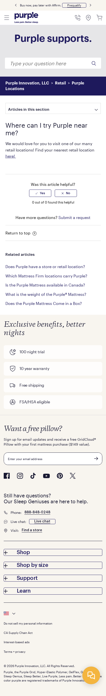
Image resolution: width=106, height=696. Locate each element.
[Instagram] (20, 476)
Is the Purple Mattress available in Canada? (45, 285)
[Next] (90, 5)
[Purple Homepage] (26, 17)
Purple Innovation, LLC (27, 83)
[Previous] (16, 5)
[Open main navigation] (7, 18)
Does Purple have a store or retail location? (45, 266)
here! (10, 156)
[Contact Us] (78, 18)
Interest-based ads (17, 642)
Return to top (18, 233)
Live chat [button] (42, 521)
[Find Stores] (88, 18)
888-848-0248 (37, 512)
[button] (74, 5)
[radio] (40, 193)
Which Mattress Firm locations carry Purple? (46, 275)
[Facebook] (7, 476)
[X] (73, 476)
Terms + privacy (14, 651)
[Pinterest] (60, 476)
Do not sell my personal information (28, 623)
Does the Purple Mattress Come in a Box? (43, 303)
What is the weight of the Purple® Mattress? (45, 294)
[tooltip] (53, 613)
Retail (60, 83)
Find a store (32, 530)
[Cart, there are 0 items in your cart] (99, 18)
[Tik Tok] (33, 476)
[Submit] (96, 459)
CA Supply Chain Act (18, 632)
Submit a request (74, 217)
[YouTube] (46, 476)
